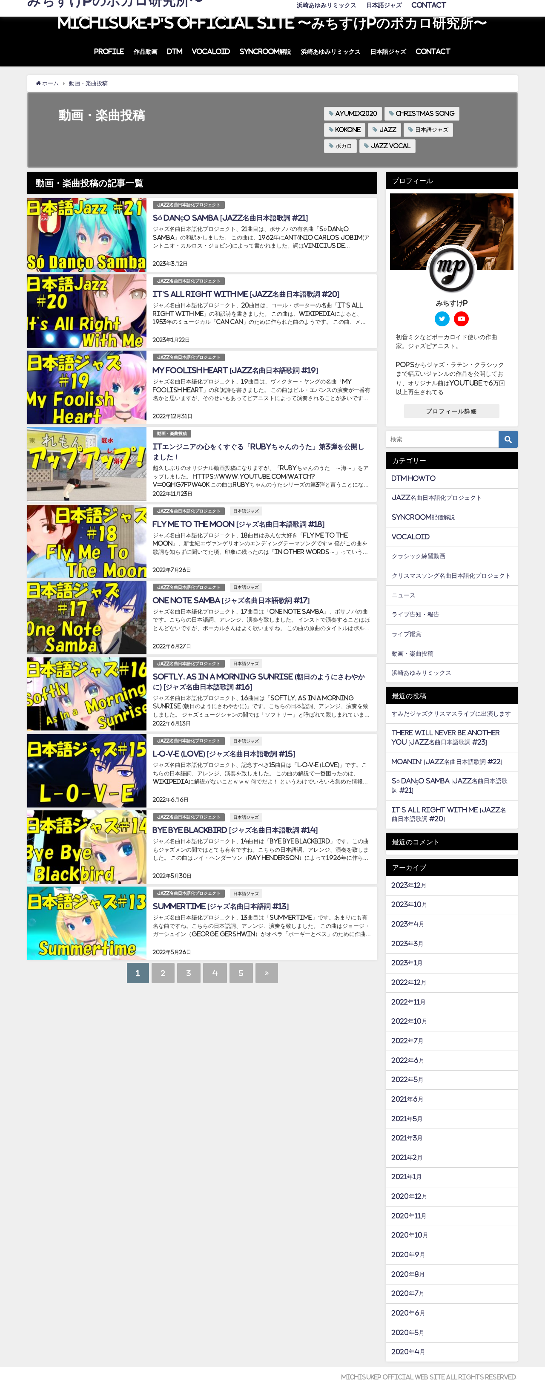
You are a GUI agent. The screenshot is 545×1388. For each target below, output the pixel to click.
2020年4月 (408, 1352)
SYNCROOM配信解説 (423, 517)
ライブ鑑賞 (407, 634)
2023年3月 (408, 944)
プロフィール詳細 (451, 411)
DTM (174, 52)
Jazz (387, 129)
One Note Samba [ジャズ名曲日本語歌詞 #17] (231, 600)
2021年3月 (407, 1138)
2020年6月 (408, 1313)
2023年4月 (408, 924)
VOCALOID (211, 52)
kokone (348, 129)
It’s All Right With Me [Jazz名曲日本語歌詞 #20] (246, 294)
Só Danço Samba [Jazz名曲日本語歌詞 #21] (230, 217)
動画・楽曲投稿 (172, 433)
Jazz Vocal (391, 146)
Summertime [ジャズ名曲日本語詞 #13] (221, 906)
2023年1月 (407, 963)
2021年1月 (407, 1177)
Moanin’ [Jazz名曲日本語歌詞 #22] (447, 762)
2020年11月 (409, 1216)
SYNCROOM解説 (265, 52)
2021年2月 (407, 1158)
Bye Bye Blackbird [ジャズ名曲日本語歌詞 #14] (235, 829)
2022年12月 (409, 982)
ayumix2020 (356, 113)
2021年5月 (407, 1119)
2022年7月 (408, 1041)
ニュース (404, 595)
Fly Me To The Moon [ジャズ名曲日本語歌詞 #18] (238, 524)
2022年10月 (409, 1021)
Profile (109, 52)
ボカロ (344, 146)
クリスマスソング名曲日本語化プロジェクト (451, 576)
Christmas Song (425, 113)
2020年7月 (408, 1293)
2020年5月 (408, 1333)
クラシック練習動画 (418, 556)
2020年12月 (409, 1196)
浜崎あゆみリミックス (331, 52)
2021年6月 (408, 1099)
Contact (433, 52)
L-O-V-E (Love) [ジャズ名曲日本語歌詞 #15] (224, 753)
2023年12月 (409, 885)
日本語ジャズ (388, 52)
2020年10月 (410, 1235)
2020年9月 (408, 1255)
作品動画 (146, 52)
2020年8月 (408, 1274)
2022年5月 (408, 1080)
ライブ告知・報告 (415, 614)
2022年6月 (408, 1060)
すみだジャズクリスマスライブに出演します (451, 714)
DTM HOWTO (414, 478)
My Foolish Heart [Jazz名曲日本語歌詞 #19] (235, 370)
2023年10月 (409, 904)
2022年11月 (409, 1002)
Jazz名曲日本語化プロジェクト (189, 205)
